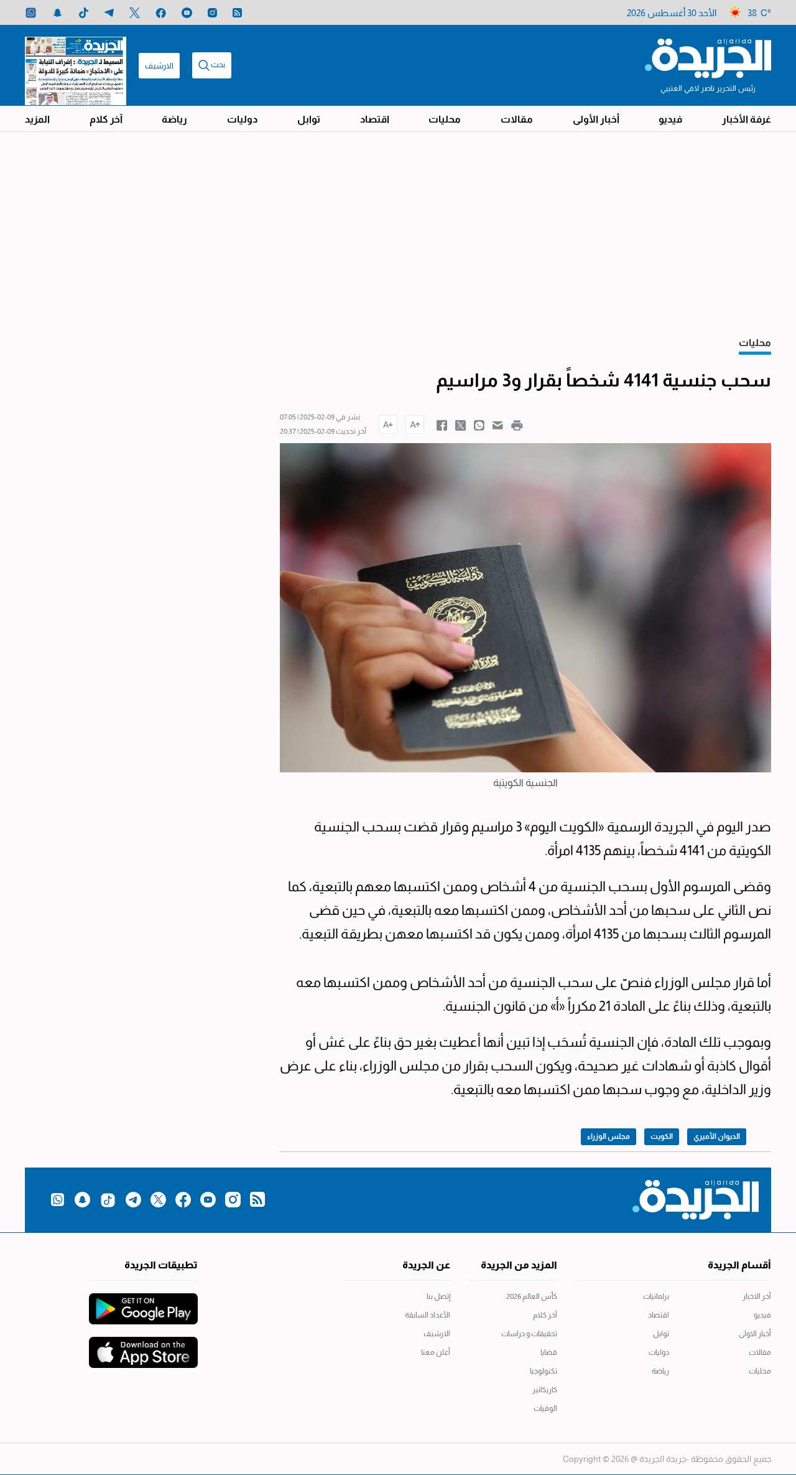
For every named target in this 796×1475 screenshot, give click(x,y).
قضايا (548, 1352)
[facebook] (160, 13)
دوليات (242, 119)
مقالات (517, 119)
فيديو (670, 119)
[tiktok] (83, 13)
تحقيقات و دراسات (529, 1333)
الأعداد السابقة (427, 1315)
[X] (134, 13)
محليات (444, 119)
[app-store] (143, 1346)
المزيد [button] (37, 119)
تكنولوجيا (543, 1371)
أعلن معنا (435, 1352)
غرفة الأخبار (746, 119)
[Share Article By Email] (498, 424)
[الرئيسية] (708, 57)
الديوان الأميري (716, 1136)
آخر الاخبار (757, 1296)
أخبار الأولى (596, 119)
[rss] (237, 13)
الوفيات (545, 1408)
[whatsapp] (31, 13)
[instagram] (212, 13)
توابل (308, 119)
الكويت (661, 1136)
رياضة (174, 119)
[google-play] (143, 1302)
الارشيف (159, 65)
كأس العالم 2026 (531, 1296)
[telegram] (109, 13)
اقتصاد (374, 119)
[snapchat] (57, 13)
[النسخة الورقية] (75, 65)
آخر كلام (106, 119)
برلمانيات (656, 1296)
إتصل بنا (438, 1296)
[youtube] (187, 13)
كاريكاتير (544, 1389)
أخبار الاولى (755, 1333)
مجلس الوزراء (608, 1136)
